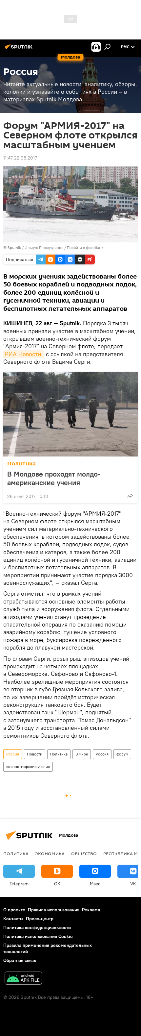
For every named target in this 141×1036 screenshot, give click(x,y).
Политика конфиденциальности (37, 927)
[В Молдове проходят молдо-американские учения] (70, 414)
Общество (84, 853)
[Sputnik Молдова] (19, 49)
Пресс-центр (39, 919)
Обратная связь (19, 960)
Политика (21, 463)
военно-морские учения (28, 766)
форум (122, 754)
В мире (81, 754)
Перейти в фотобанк (85, 247)
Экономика (50, 853)
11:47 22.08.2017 (20, 158)
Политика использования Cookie (38, 936)
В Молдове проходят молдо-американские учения (54, 478)
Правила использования (53, 910)
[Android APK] (23, 979)
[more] (130, 495)
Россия (12, 754)
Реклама (91, 910)
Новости (34, 754)
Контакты (13, 919)
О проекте (14, 910)
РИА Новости (24, 354)
